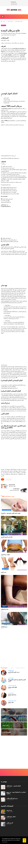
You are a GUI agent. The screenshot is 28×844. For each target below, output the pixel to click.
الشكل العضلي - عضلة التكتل (14, 786)
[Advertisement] (14, 77)
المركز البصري (14, 3)
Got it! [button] (24, 840)
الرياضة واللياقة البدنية (11, 670)
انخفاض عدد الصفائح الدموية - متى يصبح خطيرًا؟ (16, 792)
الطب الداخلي (10, 21)
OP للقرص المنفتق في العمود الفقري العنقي (17, 680)
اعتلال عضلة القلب (11, 816)
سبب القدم (3, 572)
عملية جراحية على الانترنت (6, 623)
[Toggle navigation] (2, 16)
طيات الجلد (10, 702)
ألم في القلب (10, 823)
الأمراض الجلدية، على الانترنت (12, 685)
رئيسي (4, 21)
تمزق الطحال (4, 626)
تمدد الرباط (9, 810)
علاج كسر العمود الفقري (7, 537)
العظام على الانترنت (5, 533)
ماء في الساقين (4, 609)
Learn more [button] (4, 841)
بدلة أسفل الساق (12, 694)
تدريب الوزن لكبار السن (13, 672)
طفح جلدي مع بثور (12, 687)
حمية (3, 551)
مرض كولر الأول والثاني (12, 798)
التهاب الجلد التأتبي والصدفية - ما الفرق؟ (10, 513)
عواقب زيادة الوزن (5, 554)
